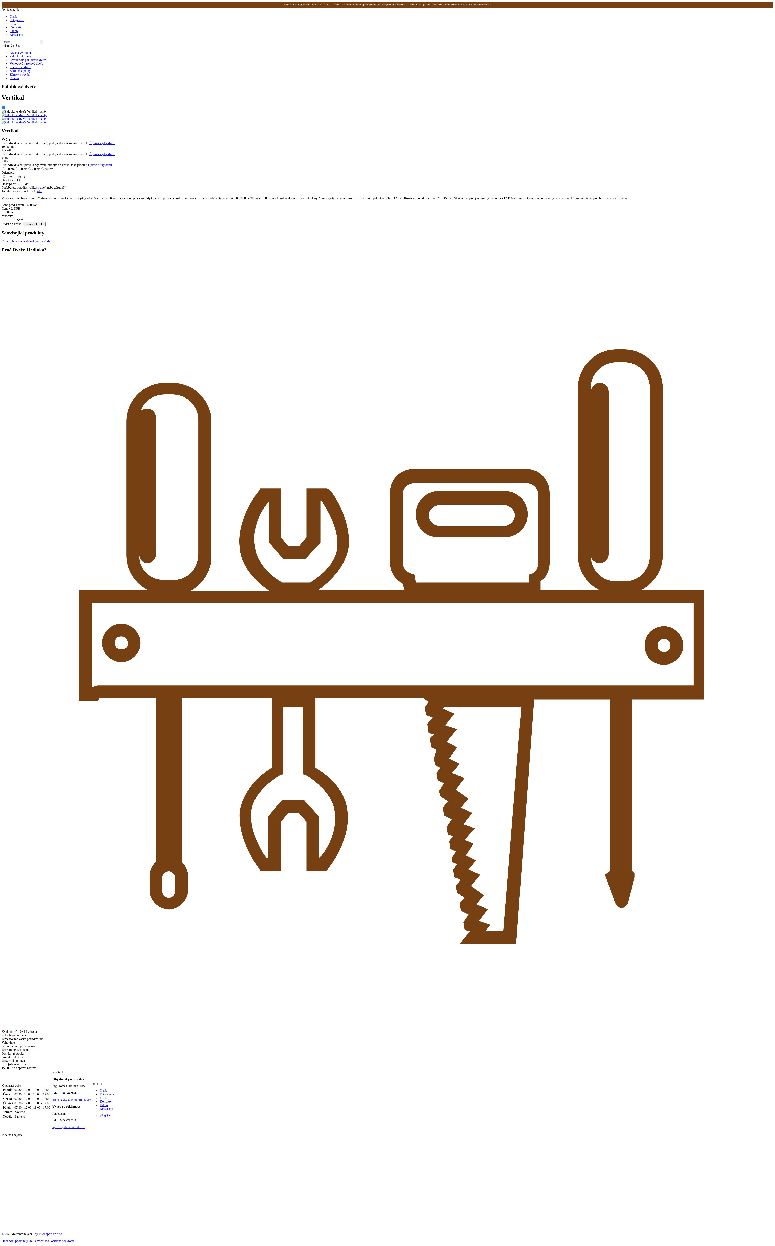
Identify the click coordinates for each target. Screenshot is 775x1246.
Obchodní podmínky (15, 1241)
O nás (13, 16)
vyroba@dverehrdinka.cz (68, 1127)
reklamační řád (39, 1241)
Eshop (14, 31)
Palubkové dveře (20, 56)
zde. (39, 191)
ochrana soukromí (62, 1241)
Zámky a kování (20, 74)
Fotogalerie (17, 20)
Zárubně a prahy (20, 71)
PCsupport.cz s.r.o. (51, 1234)
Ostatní (14, 78)
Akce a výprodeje (21, 52)
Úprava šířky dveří (100, 165)
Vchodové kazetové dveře (26, 63)
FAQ (13, 23)
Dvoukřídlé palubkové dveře (28, 60)
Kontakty (16, 27)
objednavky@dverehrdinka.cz (71, 1099)
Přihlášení (106, 1115)
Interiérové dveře (20, 67)
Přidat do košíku (12, 224)
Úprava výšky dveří (102, 143)
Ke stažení (16, 34)
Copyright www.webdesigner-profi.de (26, 241)
